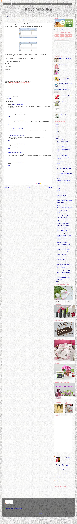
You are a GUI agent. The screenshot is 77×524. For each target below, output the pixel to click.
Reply (9, 109)
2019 (57, 124)
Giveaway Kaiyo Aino (61, 170)
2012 (57, 136)
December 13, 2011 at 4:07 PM (18, 135)
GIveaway (10, 98)
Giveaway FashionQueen (61, 257)
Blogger (40, 513)
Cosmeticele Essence (61, 259)
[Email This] (12, 96)
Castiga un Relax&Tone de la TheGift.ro (64, 270)
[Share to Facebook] (16, 96)
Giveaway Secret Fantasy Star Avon (63, 249)
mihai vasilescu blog (60, 464)
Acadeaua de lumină (60, 481)
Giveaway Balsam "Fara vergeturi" (63, 251)
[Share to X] (14, 96)
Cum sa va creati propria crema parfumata (65, 173)
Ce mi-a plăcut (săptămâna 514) (62, 465)
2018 (57, 126)
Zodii (38, 4)
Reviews (22, 4)
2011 (57, 138)
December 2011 (60, 139)
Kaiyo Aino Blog (38, 9)
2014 (57, 133)
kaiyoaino (10, 135)
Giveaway (56, 4)
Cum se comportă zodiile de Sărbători (64, 221)
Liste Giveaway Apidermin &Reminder (64, 166)
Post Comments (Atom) (13, 190)
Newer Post (7, 187)
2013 (57, 134)
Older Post (49, 187)
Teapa (47, 4)
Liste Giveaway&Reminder (62, 155)
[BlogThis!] (13, 96)
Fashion (13, 4)
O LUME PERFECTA (60, 472)
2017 (57, 128)
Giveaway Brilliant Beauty (61, 274)
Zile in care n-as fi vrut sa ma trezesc (64, 180)
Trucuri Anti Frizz (60, 161)
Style (18, 4)
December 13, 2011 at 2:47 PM (17, 104)
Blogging (51, 4)
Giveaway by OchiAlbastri (61, 254)
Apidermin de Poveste (61, 267)
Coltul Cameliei (59, 456)
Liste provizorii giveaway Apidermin (63, 181)
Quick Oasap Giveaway (63, 64)
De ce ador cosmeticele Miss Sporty (63, 275)
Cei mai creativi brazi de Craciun (63, 209)
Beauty (9, 4)
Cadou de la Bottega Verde (62, 262)
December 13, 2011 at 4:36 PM (18, 161)
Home (5, 4)
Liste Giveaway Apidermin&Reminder (64, 168)
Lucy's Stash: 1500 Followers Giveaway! (64, 207)
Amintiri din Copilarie (60, 175)
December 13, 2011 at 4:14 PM (18, 152)
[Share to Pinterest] (17, 96)
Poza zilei (58, 163)
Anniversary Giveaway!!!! (64, 70)
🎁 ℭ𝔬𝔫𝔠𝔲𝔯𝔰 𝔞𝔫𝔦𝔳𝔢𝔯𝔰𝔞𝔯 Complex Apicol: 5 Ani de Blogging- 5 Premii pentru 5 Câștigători (65, 78)
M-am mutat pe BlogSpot (61, 195)
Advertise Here (63, 4)
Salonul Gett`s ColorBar (61, 152)
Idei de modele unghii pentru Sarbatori (64, 232)
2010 (57, 281)
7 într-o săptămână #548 (65, 457)
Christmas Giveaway (60, 247)
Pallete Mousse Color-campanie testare (64, 188)
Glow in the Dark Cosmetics (62, 192)
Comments (8, 503)
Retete (34, 4)
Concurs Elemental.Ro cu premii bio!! (64, 244)
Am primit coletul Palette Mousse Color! (64, 159)
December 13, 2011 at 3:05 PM (18, 120)
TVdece (57, 480)
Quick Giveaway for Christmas (65, 89)
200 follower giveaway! (61, 256)
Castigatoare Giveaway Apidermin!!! (63, 165)
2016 (57, 129)
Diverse (42, 4)
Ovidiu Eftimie (58, 476)
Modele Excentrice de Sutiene (62, 198)
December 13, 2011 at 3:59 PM (17, 128)
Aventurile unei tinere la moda (61, 473)
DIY (30, 4)
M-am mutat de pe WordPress (62, 193)
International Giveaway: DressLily (65, 83)
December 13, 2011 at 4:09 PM (18, 143)
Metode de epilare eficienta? (61, 469)
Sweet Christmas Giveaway (62, 230)
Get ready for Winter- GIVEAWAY (65, 58)
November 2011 (60, 279)
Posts (7, 501)
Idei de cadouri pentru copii (62, 240)
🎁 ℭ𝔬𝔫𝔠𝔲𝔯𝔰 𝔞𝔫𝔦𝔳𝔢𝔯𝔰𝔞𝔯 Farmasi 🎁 (65, 95)
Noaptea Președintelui (60, 477)
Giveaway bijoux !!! (60, 252)
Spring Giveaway (62, 101)
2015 (57, 131)
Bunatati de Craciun (60, 202)
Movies (27, 4)
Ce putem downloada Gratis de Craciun (64, 200)
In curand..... (59, 185)
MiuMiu (57, 468)
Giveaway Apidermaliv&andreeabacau (64, 228)
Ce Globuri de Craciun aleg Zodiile (63, 215)
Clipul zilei (58, 176)
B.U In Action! (59, 153)
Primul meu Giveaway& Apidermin (63, 223)
